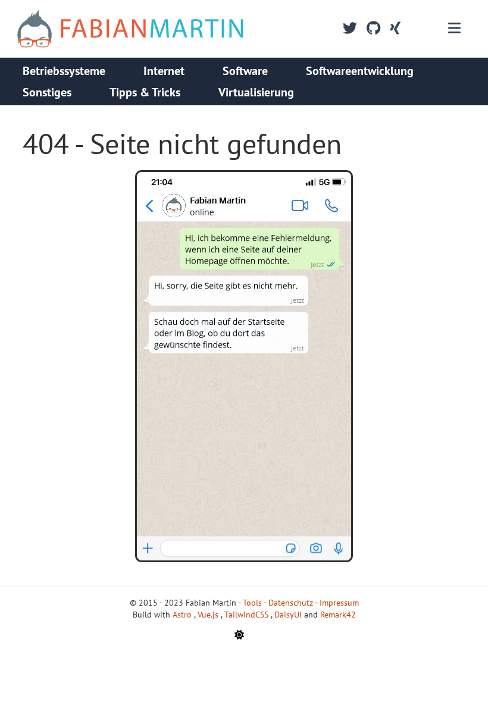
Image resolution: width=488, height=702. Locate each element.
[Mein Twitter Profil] (350, 28)
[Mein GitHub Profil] (373, 28)
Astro (183, 614)
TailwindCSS (247, 614)
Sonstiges (47, 92)
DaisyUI (289, 614)
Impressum (339, 602)
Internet (163, 71)
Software (245, 71)
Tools (252, 602)
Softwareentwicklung (360, 71)
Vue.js (209, 614)
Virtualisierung (256, 92)
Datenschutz (290, 602)
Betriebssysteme (64, 71)
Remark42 (338, 614)
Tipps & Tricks (145, 92)
